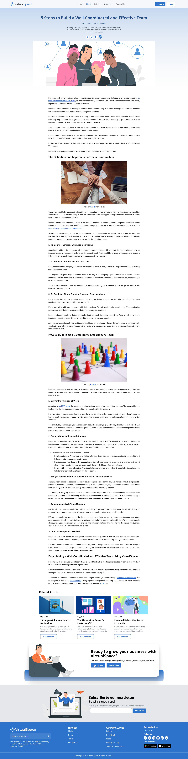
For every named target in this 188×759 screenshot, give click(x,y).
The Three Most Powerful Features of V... (91, 622)
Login (171, 4)
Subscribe (139, 710)
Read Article (48, 636)
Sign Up (160, 4)
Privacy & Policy (112, 743)
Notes (70, 735)
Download (108, 4)
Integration (73, 743)
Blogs (88, 4)
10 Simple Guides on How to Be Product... (55, 622)
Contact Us (120, 4)
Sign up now (98, 665)
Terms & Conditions (114, 746)
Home (80, 4)
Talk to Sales (113, 665)
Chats (70, 731)
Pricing (97, 4)
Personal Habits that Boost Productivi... (128, 622)
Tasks (70, 739)
